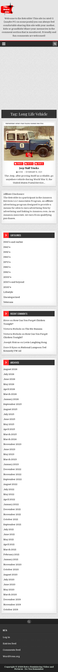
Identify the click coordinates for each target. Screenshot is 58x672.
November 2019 (12, 604)
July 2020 (8, 579)
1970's (30, 163)
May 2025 (8, 424)
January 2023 (11, 464)
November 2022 (12, 474)
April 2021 (9, 544)
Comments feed (12, 650)
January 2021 (10, 559)
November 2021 (12, 514)
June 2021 (9, 534)
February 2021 (11, 554)
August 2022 (10, 484)
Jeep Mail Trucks (29, 168)
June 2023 (9, 449)
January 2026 (11, 399)
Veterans (8, 302)
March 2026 (10, 394)
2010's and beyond (13, 282)
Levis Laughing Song (35, 342)
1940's (6, 247)
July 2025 (8, 414)
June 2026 (9, 379)
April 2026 (9, 389)
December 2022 (12, 469)
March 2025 (10, 434)
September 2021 (12, 524)
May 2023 (8, 454)
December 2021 (12, 509)
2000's (7, 277)
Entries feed (9, 643)
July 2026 (8, 374)
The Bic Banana (33, 329)
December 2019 (12, 599)
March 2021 (9, 549)
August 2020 (10, 574)
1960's (20, 163)
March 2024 (10, 439)
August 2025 (10, 409)
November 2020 (12, 564)
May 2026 (8, 384)
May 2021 (8, 539)
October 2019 (10, 609)
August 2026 (10, 369)
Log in (6, 637)
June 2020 (9, 584)
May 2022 (8, 494)
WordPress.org (11, 656)
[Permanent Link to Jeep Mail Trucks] (29, 142)
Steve (20, 172)
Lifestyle (8, 292)
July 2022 (8, 489)
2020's (7, 287)
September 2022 (12, 479)
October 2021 (10, 519)
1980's (40, 163)
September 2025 (12, 404)
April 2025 (9, 429)
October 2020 (11, 569)
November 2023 (12, 444)
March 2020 (10, 594)
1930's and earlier (13, 242)
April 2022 (9, 499)
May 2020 (8, 589)
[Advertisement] (29, 78)
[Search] (55, 44)
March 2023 (10, 459)
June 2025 (9, 419)
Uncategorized (11, 297)
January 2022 (11, 504)
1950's (6, 252)
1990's (7, 272)
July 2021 (8, 529)
